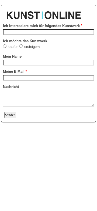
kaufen (13, 47)
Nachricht (11, 87)
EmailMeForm (48, 12)
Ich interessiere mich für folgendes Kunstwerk (42, 26)
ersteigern (32, 47)
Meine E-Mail (15, 72)
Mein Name (12, 56)
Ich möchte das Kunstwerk (25, 41)
